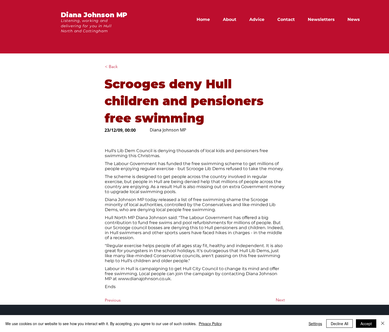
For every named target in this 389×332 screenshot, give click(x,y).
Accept (366, 323)
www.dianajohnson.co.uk (144, 278)
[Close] (382, 323)
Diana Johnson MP (94, 15)
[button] (356, 19)
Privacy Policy (210, 323)
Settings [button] (315, 323)
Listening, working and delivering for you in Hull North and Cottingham (86, 25)
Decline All (339, 323)
